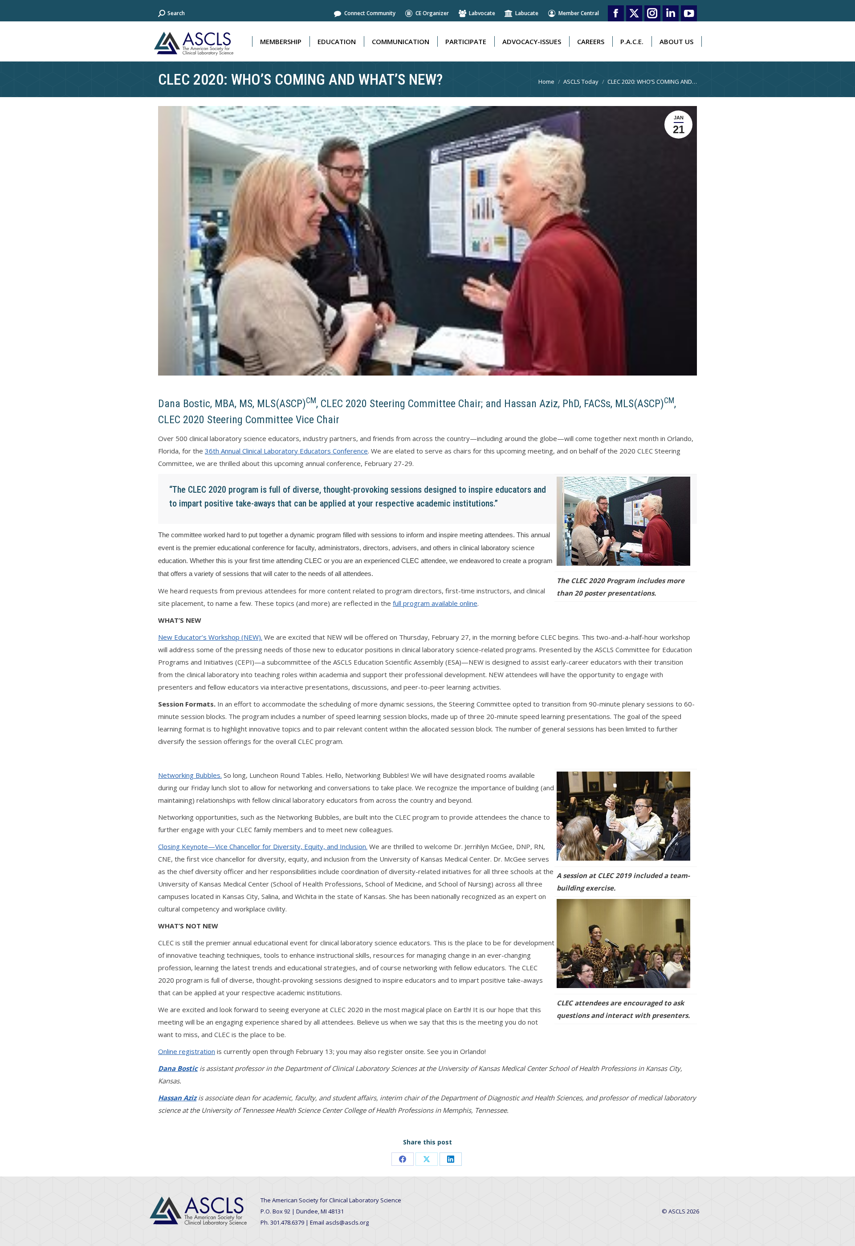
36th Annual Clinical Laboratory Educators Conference (286, 450)
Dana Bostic (178, 1068)
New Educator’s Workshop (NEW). (210, 637)
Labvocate (482, 13)
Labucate (526, 13)
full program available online (435, 603)
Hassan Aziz (177, 1097)
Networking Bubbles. (190, 775)
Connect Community (369, 13)
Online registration (186, 1051)
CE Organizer (432, 13)
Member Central (578, 13)
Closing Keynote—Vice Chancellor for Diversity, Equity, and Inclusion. (262, 846)
